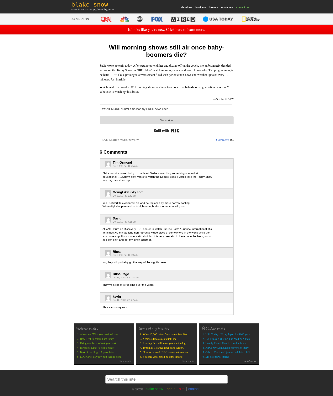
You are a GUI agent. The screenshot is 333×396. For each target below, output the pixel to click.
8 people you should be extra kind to (162, 356)
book (198, 7)
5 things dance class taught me (159, 338)
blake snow (154, 389)
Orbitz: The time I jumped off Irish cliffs (228, 352)
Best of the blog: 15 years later (97, 352)
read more (125, 361)
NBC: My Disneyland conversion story (227, 347)
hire (211, 7)
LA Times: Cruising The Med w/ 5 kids (227, 338)
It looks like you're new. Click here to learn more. (166, 29)
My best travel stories (217, 356)
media (123, 140)
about (184, 7)
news (132, 140)
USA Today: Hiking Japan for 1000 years (228, 334)
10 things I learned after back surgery (163, 347)
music (225, 7)
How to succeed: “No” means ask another (165, 352)
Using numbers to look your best (98, 343)
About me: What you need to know (99, 334)
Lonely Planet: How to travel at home (225, 343)
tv (137, 140)
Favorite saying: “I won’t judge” (97, 347)
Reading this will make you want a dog (164, 343)
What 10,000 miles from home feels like (165, 334)
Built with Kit (166, 130)
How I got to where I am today (97, 338)
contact (240, 7)
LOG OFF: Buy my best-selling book (100, 356)
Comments (222, 140)
